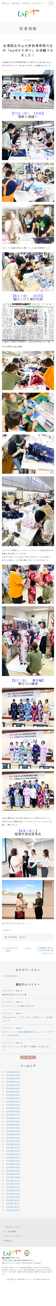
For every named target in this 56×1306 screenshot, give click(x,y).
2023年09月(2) (13, 1154)
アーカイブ (28, 1066)
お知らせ (7, 930)
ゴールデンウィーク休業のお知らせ (18, 1006)
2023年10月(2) (13, 1151)
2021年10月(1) (12, 1207)
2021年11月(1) (12, 1203)
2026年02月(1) (13, 1078)
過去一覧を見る (28, 1057)
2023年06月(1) (13, 1164)
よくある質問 (10, 1231)
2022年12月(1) (13, 1184)
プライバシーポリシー (14, 1236)
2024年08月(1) (13, 1124)
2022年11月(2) (13, 1187)
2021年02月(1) (13, 1210)
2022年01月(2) (13, 1197)
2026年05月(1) (13, 1075)
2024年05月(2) (13, 1131)
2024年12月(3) (13, 1114)
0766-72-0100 (13, 1263)
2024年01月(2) (13, 1141)
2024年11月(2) (13, 1118)
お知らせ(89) (11, 976)
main (28, 948)
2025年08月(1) (13, 1095)
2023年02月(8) (13, 1177)
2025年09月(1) (13, 1091)
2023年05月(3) (13, 1167)
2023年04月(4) (13, 1170)
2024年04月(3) (13, 1134)
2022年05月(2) (13, 1190)
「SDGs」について (12, 1227)
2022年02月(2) (13, 1193)
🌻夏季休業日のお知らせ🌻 (14, 994)
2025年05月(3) (13, 1101)
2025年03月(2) (13, 1105)
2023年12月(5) (13, 1144)
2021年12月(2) (13, 1200)
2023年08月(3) (13, 1157)
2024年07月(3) (13, 1128)
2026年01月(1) (13, 1081)
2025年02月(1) (13, 1108)
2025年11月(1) (12, 1088)
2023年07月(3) (13, 1161)
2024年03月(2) (13, 1138)
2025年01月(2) (13, 1111)
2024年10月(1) (13, 1121)
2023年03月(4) (13, 1174)
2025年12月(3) (13, 1085)
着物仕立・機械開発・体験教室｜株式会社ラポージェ (26, 3)
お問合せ (8, 1240)
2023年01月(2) (13, 1180)
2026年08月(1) (13, 1072)
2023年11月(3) (13, 1147)
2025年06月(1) (13, 1098)
